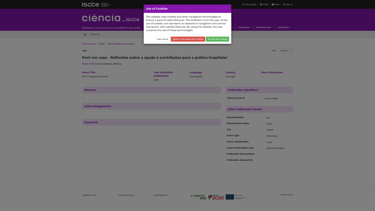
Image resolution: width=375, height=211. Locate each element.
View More (162, 39)
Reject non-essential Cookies (188, 39)
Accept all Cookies (217, 39)
